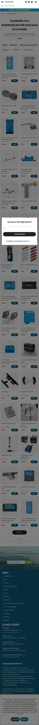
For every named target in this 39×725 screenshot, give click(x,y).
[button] (28, 2)
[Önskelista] (31, 2)
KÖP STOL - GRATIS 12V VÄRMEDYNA (19, 9)
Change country (19, 234)
